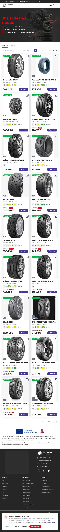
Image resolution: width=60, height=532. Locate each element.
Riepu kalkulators (46, 492)
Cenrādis (4, 486)
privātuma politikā (50, 522)
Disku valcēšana (26, 495)
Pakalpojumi (25, 477)
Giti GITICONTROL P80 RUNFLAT (44, 322)
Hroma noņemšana (27, 507)
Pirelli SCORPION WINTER (42, 404)
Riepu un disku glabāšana (28, 483)
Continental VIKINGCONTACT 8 (44, 363)
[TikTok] (49, 470)
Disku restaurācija (26, 492)
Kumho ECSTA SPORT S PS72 (15, 363)
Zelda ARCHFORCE (11, 119)
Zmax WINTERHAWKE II (42, 160)
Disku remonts (26, 489)
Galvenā (4, 477)
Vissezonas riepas (46, 486)
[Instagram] (39, 470)
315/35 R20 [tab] (5, 45)
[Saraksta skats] (38, 50)
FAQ (3, 492)
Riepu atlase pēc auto (47, 489)
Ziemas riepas (45, 483)
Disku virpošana (26, 498)
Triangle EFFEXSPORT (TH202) (44, 119)
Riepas (43, 477)
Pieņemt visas (35, 526)
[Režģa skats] (35, 50)
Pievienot (13, 46)
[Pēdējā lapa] (56, 50)
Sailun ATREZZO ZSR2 (41, 199)
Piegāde (4, 489)
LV (50, 5)
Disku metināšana (26, 501)
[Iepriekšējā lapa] (45, 50)
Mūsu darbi (5, 483)
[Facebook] (43, 470)
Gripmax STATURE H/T (12, 281)
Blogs (3, 480)
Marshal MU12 (9, 322)
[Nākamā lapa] (53, 50)
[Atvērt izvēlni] (57, 5)
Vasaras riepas (45, 480)
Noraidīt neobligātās (21, 526)
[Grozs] (54, 5)
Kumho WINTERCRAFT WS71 (15, 404)
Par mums (5, 495)
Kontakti (4, 498)
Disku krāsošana (26, 486)
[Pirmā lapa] (42, 50)
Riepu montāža (26, 480)
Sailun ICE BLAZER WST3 (13, 160)
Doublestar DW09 (10, 80)
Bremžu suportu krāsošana (29, 504)
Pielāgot (8, 526)
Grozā (24, 89)
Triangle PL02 (9, 240)
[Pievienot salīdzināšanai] (27, 56)
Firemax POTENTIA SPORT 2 (44, 80)
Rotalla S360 (8, 199)
